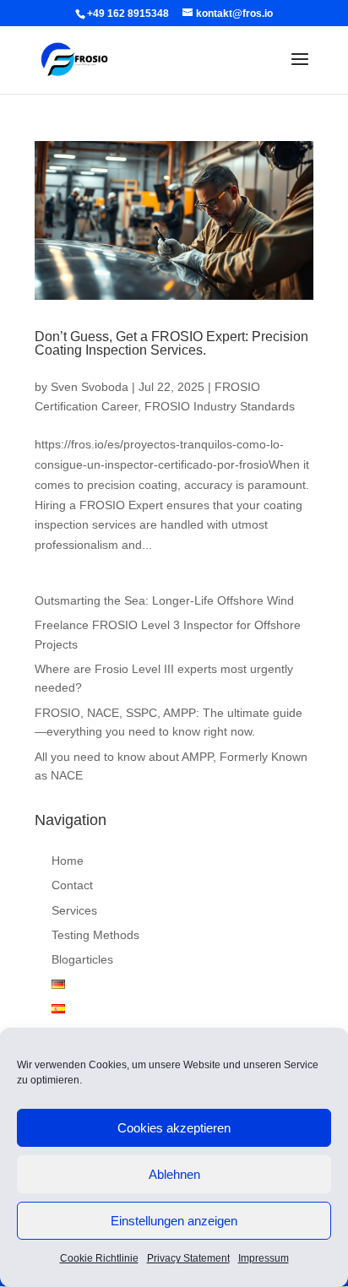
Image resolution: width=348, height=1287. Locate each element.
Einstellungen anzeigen (174, 1221)
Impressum (263, 1258)
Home (68, 860)
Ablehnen (174, 1174)
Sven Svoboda (89, 387)
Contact (72, 885)
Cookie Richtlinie (99, 1258)
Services (74, 910)
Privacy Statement (188, 1258)
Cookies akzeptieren (174, 1128)
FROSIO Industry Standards (219, 406)
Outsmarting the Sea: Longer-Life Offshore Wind (164, 600)
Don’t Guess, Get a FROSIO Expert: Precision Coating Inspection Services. (171, 343)
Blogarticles (82, 959)
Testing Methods (95, 935)
